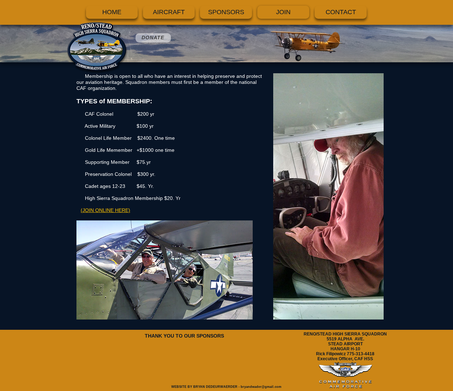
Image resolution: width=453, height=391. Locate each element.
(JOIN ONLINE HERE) (105, 210)
